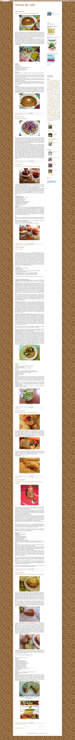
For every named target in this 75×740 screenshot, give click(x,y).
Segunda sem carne (54, 115)
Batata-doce (48, 85)
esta (25, 337)
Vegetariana (49, 120)
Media (55, 103)
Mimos (58, 104)
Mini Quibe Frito (54, 125)
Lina (53, 12)
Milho (55, 104)
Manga (58, 102)
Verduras (53, 120)
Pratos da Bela (50, 141)
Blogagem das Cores (53, 88)
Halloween (57, 100)
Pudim (48, 110)
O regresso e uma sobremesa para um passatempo (27, 166)
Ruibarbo (55, 113)
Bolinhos (58, 88)
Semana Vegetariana (54, 116)
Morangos (51, 105)
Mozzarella (58, 105)
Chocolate (48, 93)
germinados (56, 99)
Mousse (55, 105)
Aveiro (50, 182)
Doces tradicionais (20, 114)
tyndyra (39, 733)
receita (38, 528)
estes (33, 521)
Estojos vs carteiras (54, 169)
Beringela (53, 86)
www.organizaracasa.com (52, 138)
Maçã (55, 102)
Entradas (52, 97)
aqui (15, 434)
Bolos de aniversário (56, 89)
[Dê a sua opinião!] (29, 113)
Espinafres (58, 97)
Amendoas (54, 82)
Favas (48, 98)
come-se (49, 132)
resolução (33, 310)
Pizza (52, 109)
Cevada (58, 91)
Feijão (51, 98)
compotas (57, 94)
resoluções (36, 308)
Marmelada (48, 103)
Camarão (58, 90)
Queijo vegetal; (52, 110)
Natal (18, 477)
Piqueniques (49, 109)
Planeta (52, 181)
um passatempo (40, 185)
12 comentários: (25, 243)
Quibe (56, 110)
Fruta (50, 99)
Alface (51, 81)
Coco (58, 93)
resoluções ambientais (25, 272)
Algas (58, 81)
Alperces (48, 82)
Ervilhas (55, 97)
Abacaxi (48, 80)
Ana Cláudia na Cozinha (21, 624)
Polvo (58, 109)
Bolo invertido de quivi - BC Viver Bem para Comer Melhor (29, 574)
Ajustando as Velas (32, 624)
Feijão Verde (54, 98)
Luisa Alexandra (50, 130)
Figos (58, 98)
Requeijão (48, 113)
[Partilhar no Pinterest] (32, 113)
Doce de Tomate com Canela (51, 131)
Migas (52, 104)
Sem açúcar (48, 116)
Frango (48, 99)
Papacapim (40, 337)
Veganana (23, 602)
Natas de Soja (58, 106)
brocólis (53, 90)
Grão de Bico (19, 162)
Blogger (47, 733)
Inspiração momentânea (21, 118)
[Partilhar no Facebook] (31, 113)
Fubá (53, 99)
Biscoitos (19, 570)
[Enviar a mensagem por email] (28, 113)
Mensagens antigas (41, 726)
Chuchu (54, 93)
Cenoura (54, 91)
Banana (58, 84)
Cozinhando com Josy (26, 623)
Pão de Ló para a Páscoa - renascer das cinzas (26, 13)
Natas (55, 106)
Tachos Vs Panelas (38, 623)
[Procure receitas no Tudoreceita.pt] (50, 178)
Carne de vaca (49, 91)
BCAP (52, 85)
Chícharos (57, 92)
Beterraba (57, 86)
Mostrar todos (58, 147)
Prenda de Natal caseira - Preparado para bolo (26, 412)
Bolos (48, 89)
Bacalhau (51, 84)
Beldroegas (49, 86)
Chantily (48, 92)
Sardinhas (48, 115)
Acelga (56, 80)
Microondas (48, 104)
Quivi (58, 110)
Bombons (50, 90)
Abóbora (52, 80)
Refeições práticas (52, 112)
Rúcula (51, 113)
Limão (52, 102)
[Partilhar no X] (30, 113)
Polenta (19, 408)
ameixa (51, 82)
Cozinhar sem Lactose (31, 185)
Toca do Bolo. (17, 522)
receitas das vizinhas (52, 111)
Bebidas (59, 85)
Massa (22, 162)
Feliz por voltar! (19, 249)
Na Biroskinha (50, 124)
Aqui (16, 514)
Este (15, 184)
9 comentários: (25, 113)
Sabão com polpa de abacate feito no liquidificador (55, 134)
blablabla (52, 87)
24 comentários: (25, 476)
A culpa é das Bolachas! (23, 517)
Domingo (48, 97)
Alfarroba (54, 81)
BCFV (55, 85)
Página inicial (27, 726)
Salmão (58, 114)
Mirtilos (48, 105)
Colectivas (52, 94)
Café (55, 90)
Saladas (52, 114)
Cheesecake (52, 92)
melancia (58, 103)
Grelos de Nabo (53, 100)
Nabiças (49, 106)
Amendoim (58, 82)
